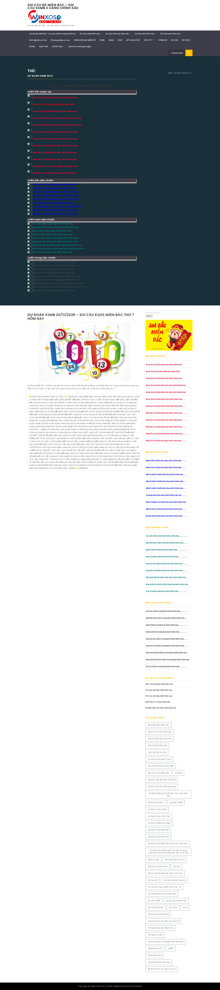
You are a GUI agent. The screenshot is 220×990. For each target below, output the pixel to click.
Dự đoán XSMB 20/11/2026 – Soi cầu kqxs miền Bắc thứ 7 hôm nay (81, 316)
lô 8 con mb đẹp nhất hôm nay (158, 690)
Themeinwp (136, 986)
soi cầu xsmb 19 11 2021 (65, 456)
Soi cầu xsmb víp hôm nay (117, 34)
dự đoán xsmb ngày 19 (46, 426)
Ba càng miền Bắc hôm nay (88, 396)
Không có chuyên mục (107, 435)
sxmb (88, 459)
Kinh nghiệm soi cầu (38, 40)
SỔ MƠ (32, 46)
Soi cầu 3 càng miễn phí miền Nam (86, 441)
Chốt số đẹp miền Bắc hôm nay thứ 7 (77, 399)
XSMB (102, 40)
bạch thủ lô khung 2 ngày (80, 46)
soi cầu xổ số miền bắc (176, 901)
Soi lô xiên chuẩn (67, 459)
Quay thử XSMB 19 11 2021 (62, 438)
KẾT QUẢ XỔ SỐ (133, 40)
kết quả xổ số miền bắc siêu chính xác (53, 435)
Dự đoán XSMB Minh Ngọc (159, 823)
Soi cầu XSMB (48, 456)
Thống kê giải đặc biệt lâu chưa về (163, 921)
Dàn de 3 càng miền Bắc (101, 402)
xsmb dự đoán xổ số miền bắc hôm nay (112, 465)
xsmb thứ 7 (62, 468)
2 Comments (82, 468)
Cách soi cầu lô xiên (157, 752)
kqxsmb (123, 435)
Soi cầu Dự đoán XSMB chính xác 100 (57, 447)
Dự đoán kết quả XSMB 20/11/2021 (90, 408)
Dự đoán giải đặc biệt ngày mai (117, 405)
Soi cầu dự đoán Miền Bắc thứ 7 (75, 444)
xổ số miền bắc (116, 462)
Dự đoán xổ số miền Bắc (112, 411)
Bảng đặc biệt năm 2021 (114, 396)
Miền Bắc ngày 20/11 (40, 438)
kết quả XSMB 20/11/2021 (84, 435)
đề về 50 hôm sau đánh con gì (162, 969)
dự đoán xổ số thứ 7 (84, 420)
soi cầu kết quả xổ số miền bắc (89, 450)
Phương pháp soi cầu (60, 40)
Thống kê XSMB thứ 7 (97, 462)
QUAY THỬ (43, 46)
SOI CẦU (174, 40)
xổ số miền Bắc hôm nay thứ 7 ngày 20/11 (58, 465)
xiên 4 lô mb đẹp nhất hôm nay (159, 684)
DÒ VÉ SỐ (186, 40)
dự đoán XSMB (102, 420)
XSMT (120, 40)
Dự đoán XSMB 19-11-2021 (122, 420)
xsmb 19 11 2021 (85, 465)
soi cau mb (127, 450)
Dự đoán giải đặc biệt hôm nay (85, 405)
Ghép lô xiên (57, 432)
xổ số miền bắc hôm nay (159, 962)
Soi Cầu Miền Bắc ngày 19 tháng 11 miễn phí (107, 453)
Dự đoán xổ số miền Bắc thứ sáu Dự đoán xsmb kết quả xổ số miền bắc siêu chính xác (168, 851)
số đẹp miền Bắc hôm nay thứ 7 (90, 438)
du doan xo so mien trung (47, 405)
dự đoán (65, 405)
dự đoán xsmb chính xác (57, 423)
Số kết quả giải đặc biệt (118, 438)
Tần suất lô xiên (99, 459)
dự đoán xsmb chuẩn (81, 423)
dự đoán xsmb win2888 (114, 429)
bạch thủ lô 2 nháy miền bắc (157, 702)
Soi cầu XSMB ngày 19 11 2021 (108, 456)
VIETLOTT (148, 40)
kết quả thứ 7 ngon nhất (98, 432)
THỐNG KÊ (162, 40)
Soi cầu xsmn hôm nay (170, 34)
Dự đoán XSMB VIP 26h (72, 429)
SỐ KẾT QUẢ (57, 46)
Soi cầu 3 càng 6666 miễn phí (55, 441)
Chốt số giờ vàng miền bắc (110, 399)
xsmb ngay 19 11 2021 (47, 468)
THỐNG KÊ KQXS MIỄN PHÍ (85, 40)
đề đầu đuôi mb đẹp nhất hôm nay (160, 708)
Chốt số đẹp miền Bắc (47, 399)
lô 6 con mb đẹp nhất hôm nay (158, 696)
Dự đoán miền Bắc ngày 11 (57, 411)
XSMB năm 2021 (155, 948)
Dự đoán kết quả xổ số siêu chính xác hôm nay (168, 794)
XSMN (111, 40)
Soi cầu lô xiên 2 (114, 450)
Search (149, 316)
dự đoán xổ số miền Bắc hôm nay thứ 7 (112, 414)
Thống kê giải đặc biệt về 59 (72, 462)
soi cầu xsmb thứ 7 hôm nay (45, 459)
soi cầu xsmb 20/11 (86, 456)
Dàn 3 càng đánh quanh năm (75, 402)
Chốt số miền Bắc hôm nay (160, 739)
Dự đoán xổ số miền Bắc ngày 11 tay (76, 417)
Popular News (177, 53)
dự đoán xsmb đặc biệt (104, 423)
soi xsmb (81, 459)
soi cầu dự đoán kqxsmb (116, 441)
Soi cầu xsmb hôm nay (90, 34)
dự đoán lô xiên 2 (115, 408)
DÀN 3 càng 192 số (51, 402)
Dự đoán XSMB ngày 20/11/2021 (98, 426)
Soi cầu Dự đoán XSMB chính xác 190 (94, 447)
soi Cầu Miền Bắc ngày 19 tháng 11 (69, 453)
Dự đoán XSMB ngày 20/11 (70, 426)
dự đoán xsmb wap (93, 429)
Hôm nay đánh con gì (74, 432)
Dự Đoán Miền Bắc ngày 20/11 (85, 411)
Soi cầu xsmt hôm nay (144, 34)
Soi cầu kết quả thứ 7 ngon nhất (56, 450)
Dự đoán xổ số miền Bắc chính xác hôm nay (70, 414)
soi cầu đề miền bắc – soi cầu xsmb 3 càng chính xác (53, 6)
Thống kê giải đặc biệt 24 (120, 459)
